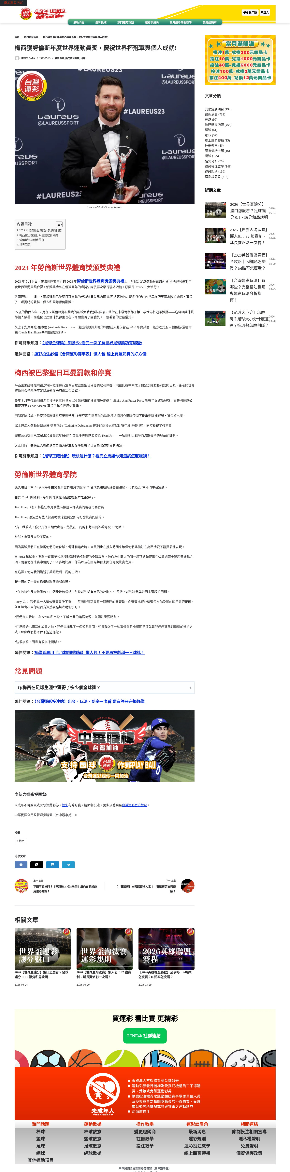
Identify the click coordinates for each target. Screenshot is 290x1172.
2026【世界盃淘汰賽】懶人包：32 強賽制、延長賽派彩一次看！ (248, 236)
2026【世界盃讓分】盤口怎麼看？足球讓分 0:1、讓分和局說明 (249, 211)
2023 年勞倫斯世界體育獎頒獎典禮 (40, 230)
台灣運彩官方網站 (134, 805)
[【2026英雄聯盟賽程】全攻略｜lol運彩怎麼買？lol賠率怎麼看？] (166, 949)
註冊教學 (211, 145)
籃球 (208, 130)
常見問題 (24, 244)
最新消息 (78, 22)
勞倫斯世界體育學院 (31, 240)
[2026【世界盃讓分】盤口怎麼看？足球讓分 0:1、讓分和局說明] (43, 949)
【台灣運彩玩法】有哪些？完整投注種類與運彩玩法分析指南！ (247, 290)
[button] (250, 12)
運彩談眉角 (152, 22)
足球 (83, 58)
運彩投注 (101, 22)
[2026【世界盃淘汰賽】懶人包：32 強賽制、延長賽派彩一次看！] (105, 949)
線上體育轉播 (214, 140)
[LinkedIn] (52, 864)
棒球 (208, 119)
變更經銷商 (210, 22)
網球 (208, 135)
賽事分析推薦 (214, 151)
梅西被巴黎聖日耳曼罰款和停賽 (38, 235)
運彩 (65, 805)
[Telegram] (68, 864)
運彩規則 (211, 171)
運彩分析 (211, 161)
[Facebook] (21, 864)
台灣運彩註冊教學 (181, 22)
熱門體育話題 (125, 22)
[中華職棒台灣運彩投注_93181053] (105, 745)
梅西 (20, 841)
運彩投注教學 (214, 166)
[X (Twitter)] (36, 864)
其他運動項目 (214, 109)
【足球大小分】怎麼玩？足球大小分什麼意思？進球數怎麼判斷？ (249, 319)
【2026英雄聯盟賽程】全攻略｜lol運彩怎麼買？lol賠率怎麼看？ (248, 261)
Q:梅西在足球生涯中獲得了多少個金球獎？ (59, 687)
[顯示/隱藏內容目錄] (57, 224)
